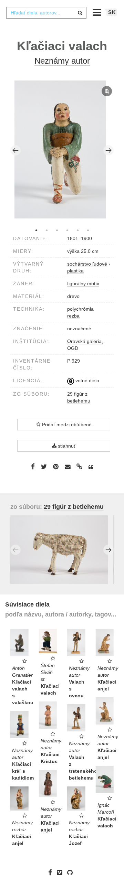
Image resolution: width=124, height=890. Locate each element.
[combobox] (46, 13)
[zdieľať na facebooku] (33, 466)
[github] (71, 872)
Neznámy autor (62, 60)
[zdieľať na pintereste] (56, 466)
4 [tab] (67, 230)
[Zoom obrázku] (60, 149)
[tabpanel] (62, 150)
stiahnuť (65, 446)
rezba (73, 316)
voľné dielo (86, 380)
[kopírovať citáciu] (90, 467)
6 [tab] (87, 230)
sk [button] (112, 12)
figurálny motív (83, 283)
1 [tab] (36, 230)
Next (108, 150)
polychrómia (80, 309)
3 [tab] (56, 230)
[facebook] (51, 872)
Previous (15, 150)
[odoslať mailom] (67, 467)
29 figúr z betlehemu (74, 506)
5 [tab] (77, 230)
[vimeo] (61, 872)
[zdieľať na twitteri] (44, 466)
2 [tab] (46, 230)
